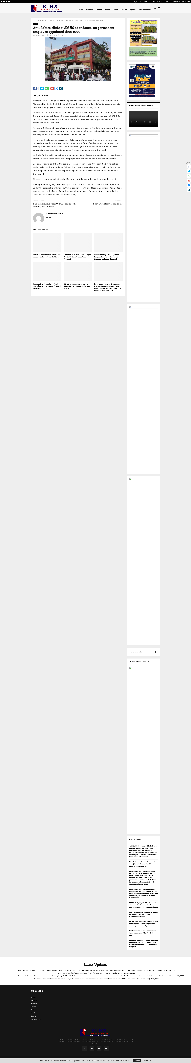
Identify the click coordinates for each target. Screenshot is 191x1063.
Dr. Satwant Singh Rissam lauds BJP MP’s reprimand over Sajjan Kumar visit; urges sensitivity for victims (143, 924)
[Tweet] (42, 88)
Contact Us (176, 1)
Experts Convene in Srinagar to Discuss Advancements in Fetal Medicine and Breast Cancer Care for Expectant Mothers (107, 287)
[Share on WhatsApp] (47, 88)
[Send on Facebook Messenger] (56, 88)
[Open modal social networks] (61, 88)
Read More (147, 1060)
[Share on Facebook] (35, 88)
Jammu (99, 9)
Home (80, 9)
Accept (137, 1061)
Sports (133, 9)
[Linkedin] (99, 1048)
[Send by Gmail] (52, 88)
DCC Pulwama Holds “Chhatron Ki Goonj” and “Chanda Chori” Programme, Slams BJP (142, 864)
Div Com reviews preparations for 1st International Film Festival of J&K (142, 933)
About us (168, 1)
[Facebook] (84, 1048)
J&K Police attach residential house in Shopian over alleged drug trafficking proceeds (143, 914)
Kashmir (89, 9)
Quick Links (186, 1)
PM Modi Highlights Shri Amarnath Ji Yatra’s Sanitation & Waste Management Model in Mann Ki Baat (143, 905)
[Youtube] (106, 1048)
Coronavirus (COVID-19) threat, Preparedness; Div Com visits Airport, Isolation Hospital (107, 256)
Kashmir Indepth (40, 35)
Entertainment (145, 9)
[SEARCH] (155, 652)
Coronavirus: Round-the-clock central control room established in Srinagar (47, 286)
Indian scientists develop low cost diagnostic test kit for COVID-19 (47, 255)
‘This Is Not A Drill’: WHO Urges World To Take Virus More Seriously (77, 256)
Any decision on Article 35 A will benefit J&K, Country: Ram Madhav (54, 205)
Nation (107, 9)
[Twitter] (92, 1048)
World (116, 9)
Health (124, 9)
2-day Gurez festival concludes (108, 203)
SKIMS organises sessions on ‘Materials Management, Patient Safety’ (77, 286)
